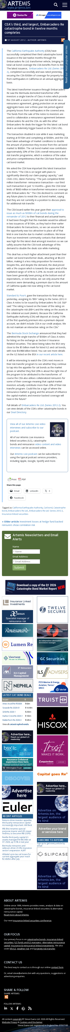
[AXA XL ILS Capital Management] (17, 672)
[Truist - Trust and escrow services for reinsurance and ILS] (52, 700)
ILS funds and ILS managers (27, 942)
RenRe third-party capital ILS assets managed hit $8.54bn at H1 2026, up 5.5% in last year (16, 839)
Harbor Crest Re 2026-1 (12, 715)
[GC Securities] (52, 658)
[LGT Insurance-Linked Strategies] (17, 644)
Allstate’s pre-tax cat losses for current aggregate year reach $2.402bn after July (16, 856)
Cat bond (48, 507)
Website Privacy (9, 1022)
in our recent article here (50, 354)
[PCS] (52, 686)
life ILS (13, 948)
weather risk (23, 948)
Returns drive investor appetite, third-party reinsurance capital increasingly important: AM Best (17, 822)
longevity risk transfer (44, 948)
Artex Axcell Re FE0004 (12, 703)
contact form (57, 967)
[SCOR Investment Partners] (17, 778)
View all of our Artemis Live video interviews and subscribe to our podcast (27, 427)
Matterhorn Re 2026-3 (11, 719)
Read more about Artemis (16, 914)
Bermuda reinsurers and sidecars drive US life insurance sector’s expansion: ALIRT (17, 848)
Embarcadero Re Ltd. (18, 510)
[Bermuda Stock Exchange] (17, 750)
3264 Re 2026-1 (8, 711)
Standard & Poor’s (16, 295)
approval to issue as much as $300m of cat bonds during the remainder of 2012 (35, 213)
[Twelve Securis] (52, 609)
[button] (56, 4)
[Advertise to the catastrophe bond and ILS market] (52, 830)
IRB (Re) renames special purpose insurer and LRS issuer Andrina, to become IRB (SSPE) (17, 831)
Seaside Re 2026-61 (11, 707)
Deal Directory (18, 412)
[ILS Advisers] (52, 672)
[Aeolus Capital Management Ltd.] (17, 616)
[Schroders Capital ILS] (52, 631)
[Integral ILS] (52, 645)
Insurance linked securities (15, 513)
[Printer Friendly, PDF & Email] (17, 479)
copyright (17, 1019)
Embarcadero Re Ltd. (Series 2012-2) (41, 405)
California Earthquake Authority (28, 50)
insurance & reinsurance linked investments (32, 945)
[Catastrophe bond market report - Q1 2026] (35, 587)
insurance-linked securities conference (32, 920)
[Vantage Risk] (17, 658)
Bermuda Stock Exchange (25, 333)
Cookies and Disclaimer (31, 1022)
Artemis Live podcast (26, 453)
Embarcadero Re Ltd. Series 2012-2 (46, 510)
